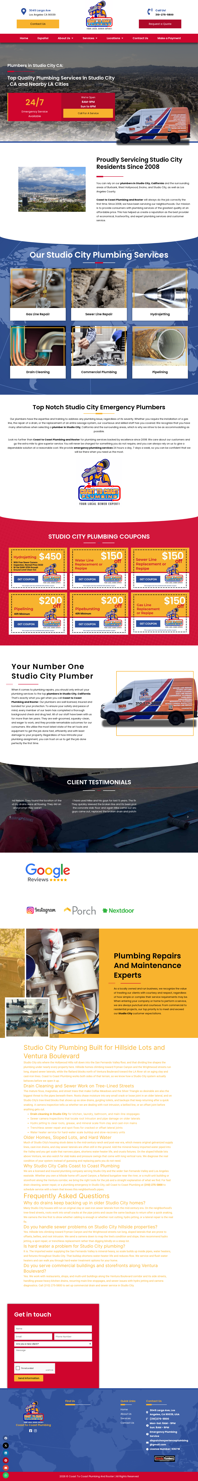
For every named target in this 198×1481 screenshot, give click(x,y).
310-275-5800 (164, 14)
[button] (10, 817)
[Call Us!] (150, 11)
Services (88, 38)
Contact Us (140, 38)
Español (43, 38)
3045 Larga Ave (40, 10)
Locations (113, 38)
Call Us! (160, 10)
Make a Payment (169, 38)
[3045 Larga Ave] (23, 11)
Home (24, 38)
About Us (64, 38)
